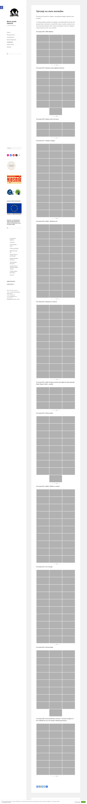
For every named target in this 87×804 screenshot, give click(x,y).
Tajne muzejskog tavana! (11, 39)
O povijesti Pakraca (10, 37)
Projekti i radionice (10, 44)
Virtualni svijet (10, 42)
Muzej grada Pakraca (11, 34)
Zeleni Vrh (12, 275)
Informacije (9, 47)
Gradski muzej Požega (14, 248)
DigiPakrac (12, 239)
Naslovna (8, 32)
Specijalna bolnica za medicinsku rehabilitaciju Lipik (14, 267)
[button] (1, 7)
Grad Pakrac (12, 242)
